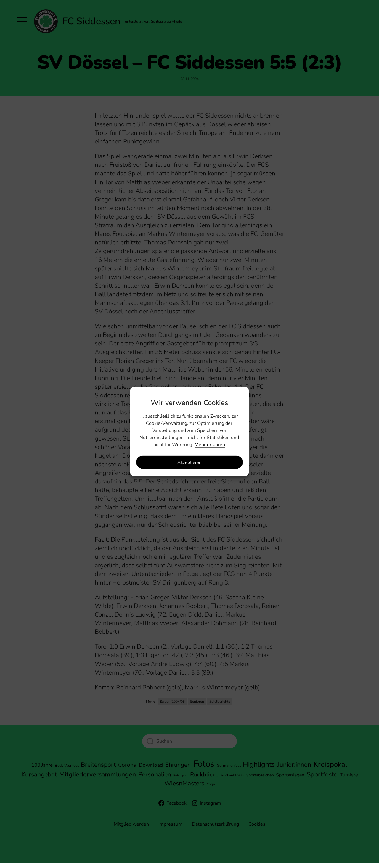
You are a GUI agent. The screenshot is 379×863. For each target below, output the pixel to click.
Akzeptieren (189, 462)
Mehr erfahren (210, 444)
